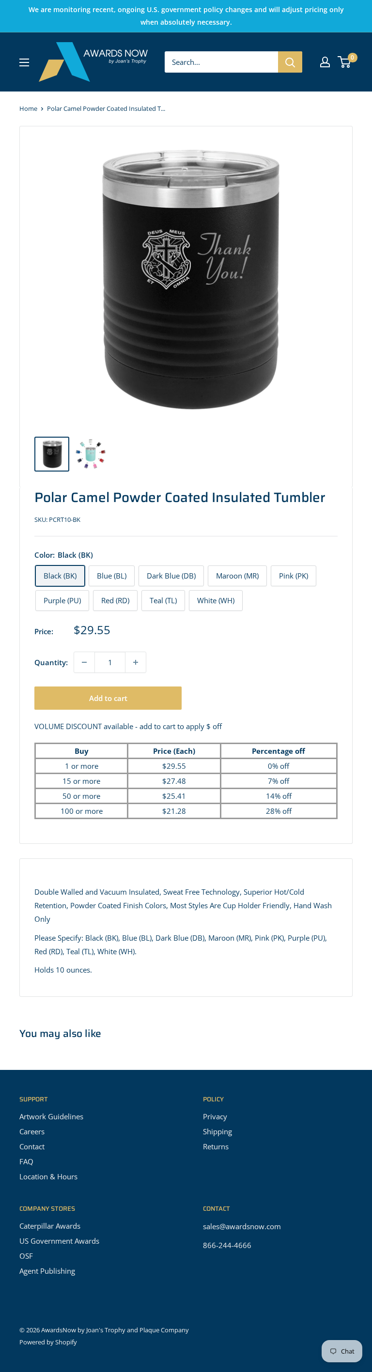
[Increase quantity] (135, 662)
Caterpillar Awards (49, 1226)
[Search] (290, 62)
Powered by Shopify (48, 1342)
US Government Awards (59, 1241)
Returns (216, 1146)
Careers (32, 1131)
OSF (26, 1256)
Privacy (215, 1116)
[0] (345, 62)
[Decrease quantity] (84, 662)
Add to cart (108, 698)
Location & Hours (48, 1176)
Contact (32, 1146)
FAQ (26, 1161)
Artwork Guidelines (51, 1116)
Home (28, 108)
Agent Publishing (47, 1271)
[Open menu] (24, 62)
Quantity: (51, 662)
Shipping (217, 1131)
